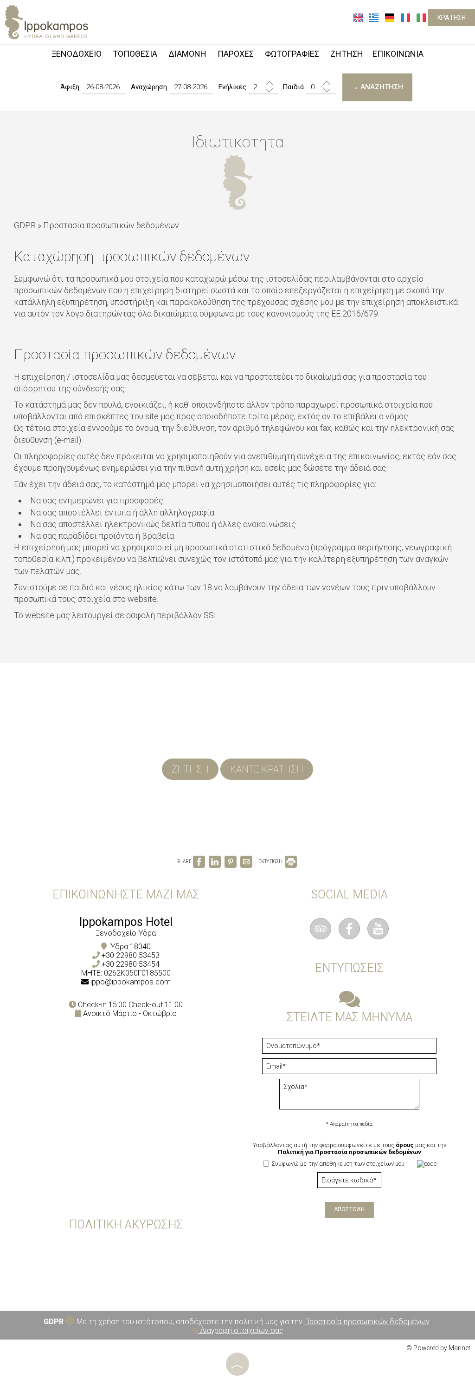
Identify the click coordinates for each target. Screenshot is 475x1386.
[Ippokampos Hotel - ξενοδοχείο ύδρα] (46, 21)
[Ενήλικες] (263, 87)
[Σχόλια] (349, 1097)
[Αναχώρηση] (191, 87)
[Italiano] (421, 17)
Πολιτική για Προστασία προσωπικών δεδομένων (349, 1151)
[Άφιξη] (104, 87)
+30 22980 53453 (131, 955)
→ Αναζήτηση (377, 87)
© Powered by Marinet (438, 1348)
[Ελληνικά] (375, 17)
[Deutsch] (390, 17)
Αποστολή (349, 1209)
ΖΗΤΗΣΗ (346, 54)
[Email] (349, 1068)
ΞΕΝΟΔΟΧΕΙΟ (76, 54)
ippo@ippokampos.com (130, 981)
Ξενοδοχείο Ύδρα (126, 933)
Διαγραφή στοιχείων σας (240, 1330)
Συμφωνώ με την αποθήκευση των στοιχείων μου (337, 1163)
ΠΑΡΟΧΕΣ (236, 54)
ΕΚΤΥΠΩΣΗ (270, 861)
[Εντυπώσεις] (349, 1003)
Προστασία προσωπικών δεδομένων (367, 1321)
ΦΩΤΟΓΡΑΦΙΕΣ (292, 54)
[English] (359, 17)
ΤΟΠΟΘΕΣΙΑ (135, 54)
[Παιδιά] (321, 87)
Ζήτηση (190, 769)
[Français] (406, 17)
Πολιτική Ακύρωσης (126, 1224)
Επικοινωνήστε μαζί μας (125, 894)
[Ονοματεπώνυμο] (349, 1048)
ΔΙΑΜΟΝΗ (187, 54)
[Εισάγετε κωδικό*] (349, 1182)
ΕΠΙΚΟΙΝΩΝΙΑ (398, 54)
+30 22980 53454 (131, 964)
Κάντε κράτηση (266, 769)
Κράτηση (451, 17)
